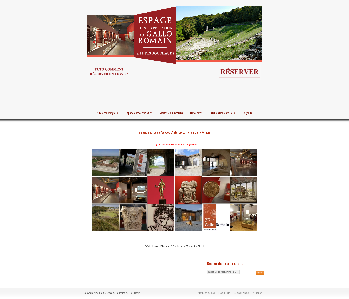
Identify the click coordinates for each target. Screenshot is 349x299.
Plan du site (224, 293)
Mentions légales (206, 293)
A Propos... (258, 293)
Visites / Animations (171, 113)
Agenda (248, 113)
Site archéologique (107, 113)
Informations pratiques (223, 113)
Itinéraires (196, 113)
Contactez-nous (241, 293)
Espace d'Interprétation (139, 113)
